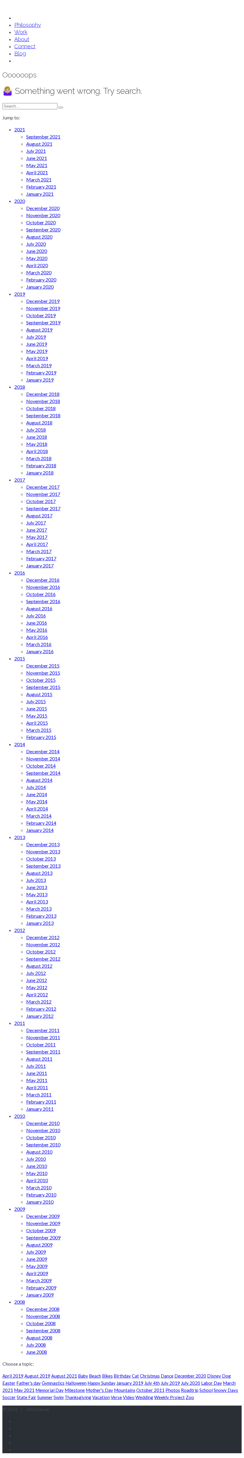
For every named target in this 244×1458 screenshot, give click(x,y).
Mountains (124, 1390)
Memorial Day (49, 1390)
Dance (167, 1375)
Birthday (122, 1375)
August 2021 (64, 1375)
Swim (59, 1397)
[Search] (60, 107)
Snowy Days (226, 1390)
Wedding (144, 1397)
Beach (95, 1375)
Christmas (150, 1375)
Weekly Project (169, 1397)
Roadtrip (189, 1390)
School (206, 1390)
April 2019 (13, 1375)
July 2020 (190, 1383)
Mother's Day (99, 1390)
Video (128, 1397)
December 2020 (190, 1375)
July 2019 (170, 1383)
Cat (135, 1375)
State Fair (26, 1397)
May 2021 (24, 1390)
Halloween (76, 1383)
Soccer (9, 1397)
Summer (45, 1397)
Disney (214, 1375)
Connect (24, 46)
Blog (20, 53)
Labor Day (211, 1383)
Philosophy (27, 25)
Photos (172, 1390)
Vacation (101, 1397)
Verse (116, 1397)
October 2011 (150, 1390)
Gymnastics (53, 1383)
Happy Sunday (101, 1383)
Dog (226, 1375)
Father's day (28, 1383)
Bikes (107, 1375)
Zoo (190, 1397)
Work (20, 32)
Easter (8, 1383)
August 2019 (37, 1375)
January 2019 (129, 1383)
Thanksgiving (78, 1397)
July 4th (152, 1383)
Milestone (75, 1390)
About (21, 39)
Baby (83, 1375)
